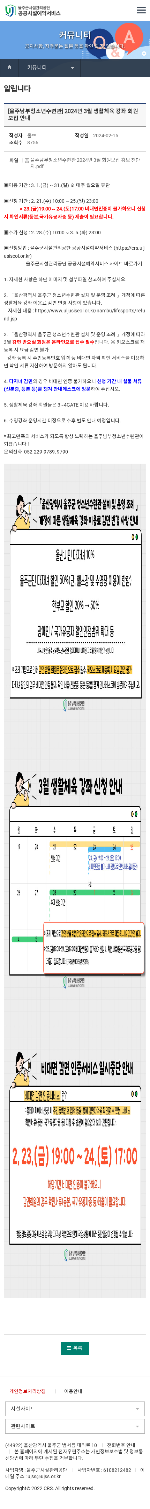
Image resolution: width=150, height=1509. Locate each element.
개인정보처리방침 (27, 1391)
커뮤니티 (37, 67)
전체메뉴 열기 (141, 10)
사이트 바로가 (123, 264)
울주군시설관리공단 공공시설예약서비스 (67, 264)
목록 (77, 1348)
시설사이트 (23, 1409)
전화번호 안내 (121, 1445)
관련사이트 (23, 1426)
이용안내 (73, 1391)
